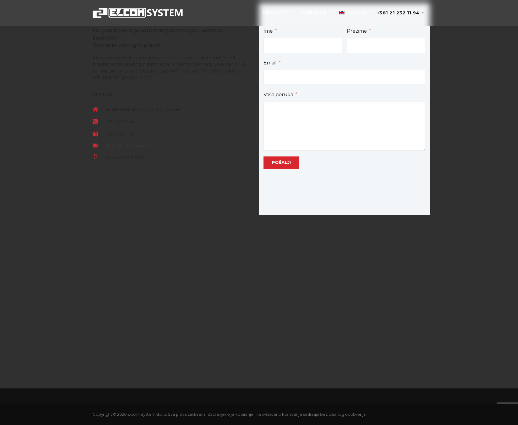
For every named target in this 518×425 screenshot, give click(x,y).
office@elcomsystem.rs (128, 145)
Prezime (357, 31)
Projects (275, 13)
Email (270, 63)
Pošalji (281, 162)
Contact (314, 13)
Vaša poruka (278, 94)
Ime (268, 31)
